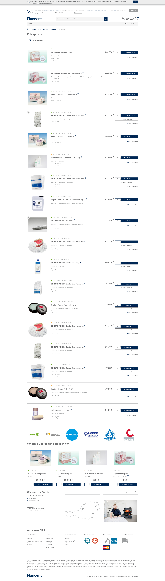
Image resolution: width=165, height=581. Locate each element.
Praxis (66, 544)
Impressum (29, 544)
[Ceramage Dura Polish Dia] (38, 98)
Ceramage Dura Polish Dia (64, 94)
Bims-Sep (65, 263)
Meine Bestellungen (50, 547)
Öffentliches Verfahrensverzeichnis (35, 541)
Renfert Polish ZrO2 (62, 389)
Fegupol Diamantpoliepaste (66, 73)
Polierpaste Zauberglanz (60, 410)
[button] (123, 18)
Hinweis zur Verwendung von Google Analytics (127, 576)
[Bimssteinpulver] (38, 119)
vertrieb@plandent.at (34, 500)
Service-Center (49, 538)
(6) (127, 308)
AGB (28, 543)
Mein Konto (48, 545)
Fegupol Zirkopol (62, 52)
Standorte (29, 538)
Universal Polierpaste (62, 221)
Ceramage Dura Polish (62, 137)
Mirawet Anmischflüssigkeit (68, 200)
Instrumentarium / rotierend (71, 543)
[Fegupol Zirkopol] (38, 56)
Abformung (67, 538)
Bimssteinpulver (67, 115)
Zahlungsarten (49, 544)
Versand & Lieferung (51, 543)
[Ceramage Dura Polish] (38, 140)
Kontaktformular (49, 541)
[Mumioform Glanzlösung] (38, 161)
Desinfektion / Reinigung (70, 540)
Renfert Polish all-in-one (63, 305)
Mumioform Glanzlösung (65, 158)
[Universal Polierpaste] (38, 224)
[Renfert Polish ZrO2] (38, 393)
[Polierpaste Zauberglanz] (38, 414)
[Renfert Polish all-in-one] (38, 309)
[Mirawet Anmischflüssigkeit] (38, 203)
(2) (127, 266)
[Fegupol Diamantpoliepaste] (38, 77)
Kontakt (48, 540)
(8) (127, 119)
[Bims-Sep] (38, 267)
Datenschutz (30, 540)
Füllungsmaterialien (69, 541)
